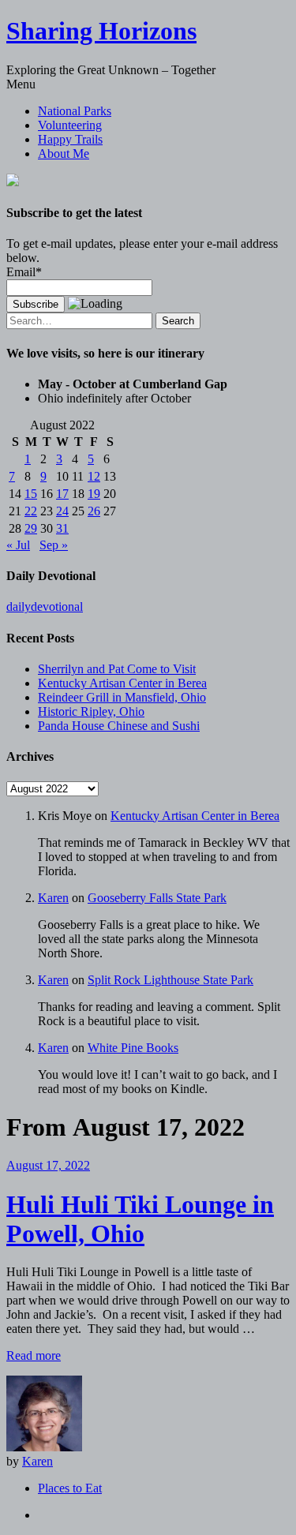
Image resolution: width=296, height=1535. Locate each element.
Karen (53, 897)
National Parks (74, 111)
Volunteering (70, 125)
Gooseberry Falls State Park (157, 897)
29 (30, 528)
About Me (63, 153)
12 (94, 476)
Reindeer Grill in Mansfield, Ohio (122, 697)
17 (62, 493)
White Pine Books (133, 1047)
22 (30, 511)
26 (94, 511)
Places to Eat (70, 1488)
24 (62, 511)
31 (62, 528)
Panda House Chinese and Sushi (119, 725)
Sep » (53, 545)
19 (94, 493)
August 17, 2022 (48, 1165)
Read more (33, 1355)
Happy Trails (70, 139)
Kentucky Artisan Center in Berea (122, 683)
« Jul (18, 545)
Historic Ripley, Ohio (91, 711)
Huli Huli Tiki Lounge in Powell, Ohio (140, 1219)
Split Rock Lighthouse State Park (170, 980)
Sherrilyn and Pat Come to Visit (117, 669)
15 (30, 493)
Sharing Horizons (101, 31)
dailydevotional (44, 606)
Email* (24, 272)
